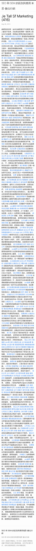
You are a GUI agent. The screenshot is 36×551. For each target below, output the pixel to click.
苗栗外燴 (29, 127)
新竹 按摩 (17, 75)
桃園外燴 (10, 84)
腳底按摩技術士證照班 (13, 36)
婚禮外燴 (13, 361)
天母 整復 (23, 96)
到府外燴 (8, 158)
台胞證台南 (17, 342)
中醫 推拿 (24, 263)
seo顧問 (15, 249)
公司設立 (17, 84)
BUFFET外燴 (9, 44)
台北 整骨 (16, 493)
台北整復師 (16, 440)
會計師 (32, 502)
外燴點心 (23, 454)
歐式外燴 (23, 409)
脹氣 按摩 (10, 77)
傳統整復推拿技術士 (15, 419)
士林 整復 (22, 366)
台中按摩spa (24, 500)
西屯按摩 (29, 228)
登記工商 (27, 340)
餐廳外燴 (13, 208)
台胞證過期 (8, 263)
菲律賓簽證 (9, 488)
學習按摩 (7, 392)
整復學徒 (15, 366)
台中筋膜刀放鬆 (17, 158)
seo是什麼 (9, 342)
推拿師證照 (24, 208)
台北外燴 (29, 275)
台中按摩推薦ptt (7, 376)
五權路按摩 (25, 428)
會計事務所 (24, 165)
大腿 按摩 (26, 101)
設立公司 (10, 156)
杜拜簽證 (30, 96)
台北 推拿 (21, 254)
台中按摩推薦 (11, 180)
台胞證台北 (16, 263)
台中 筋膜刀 (18, 103)
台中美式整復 (23, 249)
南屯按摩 (24, 182)
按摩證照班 (6, 230)
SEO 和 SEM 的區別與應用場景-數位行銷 (17, 6)
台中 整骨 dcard (22, 306)
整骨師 (16, 397)
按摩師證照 (20, 56)
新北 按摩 (20, 201)
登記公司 (24, 44)
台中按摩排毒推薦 (18, 41)
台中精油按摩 (26, 342)
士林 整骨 (24, 411)
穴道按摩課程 (29, 48)
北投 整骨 (24, 84)
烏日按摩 (13, 149)
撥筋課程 (28, 56)
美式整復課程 (20, 294)
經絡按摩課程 (25, 407)
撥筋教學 (19, 110)
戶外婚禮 (22, 72)
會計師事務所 (18, 244)
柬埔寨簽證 (18, 309)
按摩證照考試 (17, 118)
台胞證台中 (9, 103)
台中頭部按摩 (20, 290)
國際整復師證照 (26, 75)
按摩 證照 (25, 388)
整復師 (4, 388)
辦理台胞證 (16, 409)
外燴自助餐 (24, 397)
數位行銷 (12, 471)
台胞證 (30, 411)
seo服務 (26, 103)
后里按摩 (21, 464)
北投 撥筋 (29, 385)
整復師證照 (11, 58)
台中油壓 (24, 220)
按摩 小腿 (15, 72)
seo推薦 (24, 376)
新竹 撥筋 (8, 118)
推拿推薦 (16, 325)
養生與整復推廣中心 (17, 170)
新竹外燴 (8, 113)
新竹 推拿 (13, 431)
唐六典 (9, 333)
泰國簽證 (20, 230)
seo (14, 56)
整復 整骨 (29, 373)
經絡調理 (19, 189)
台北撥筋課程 (15, 261)
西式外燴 (17, 156)
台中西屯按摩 (20, 373)
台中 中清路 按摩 (8, 96)
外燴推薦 (26, 110)
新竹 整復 (30, 94)
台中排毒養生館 (14, 500)
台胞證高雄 (21, 149)
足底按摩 (23, 94)
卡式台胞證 (6, 323)
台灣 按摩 (10, 216)
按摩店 (16, 96)
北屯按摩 (8, 127)
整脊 (3, 118)
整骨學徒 (15, 127)
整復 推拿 (21, 431)
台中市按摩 (18, 488)
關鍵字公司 (30, 115)
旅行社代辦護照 (22, 180)
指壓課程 (24, 314)
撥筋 (26, 137)
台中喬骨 (23, 228)
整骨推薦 (5, 419)
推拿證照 (29, 366)
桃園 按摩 (13, 201)
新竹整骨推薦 (8, 447)
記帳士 (10, 411)
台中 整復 (10, 397)
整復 (10, 41)
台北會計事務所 (17, 101)
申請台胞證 (9, 75)
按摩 (14, 175)
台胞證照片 (28, 153)
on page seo (18, 232)
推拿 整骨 (5, 471)
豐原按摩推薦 (8, 309)
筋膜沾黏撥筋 (28, 206)
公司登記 (17, 44)
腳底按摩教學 (21, 196)
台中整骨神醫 (29, 476)
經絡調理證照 (19, 345)
